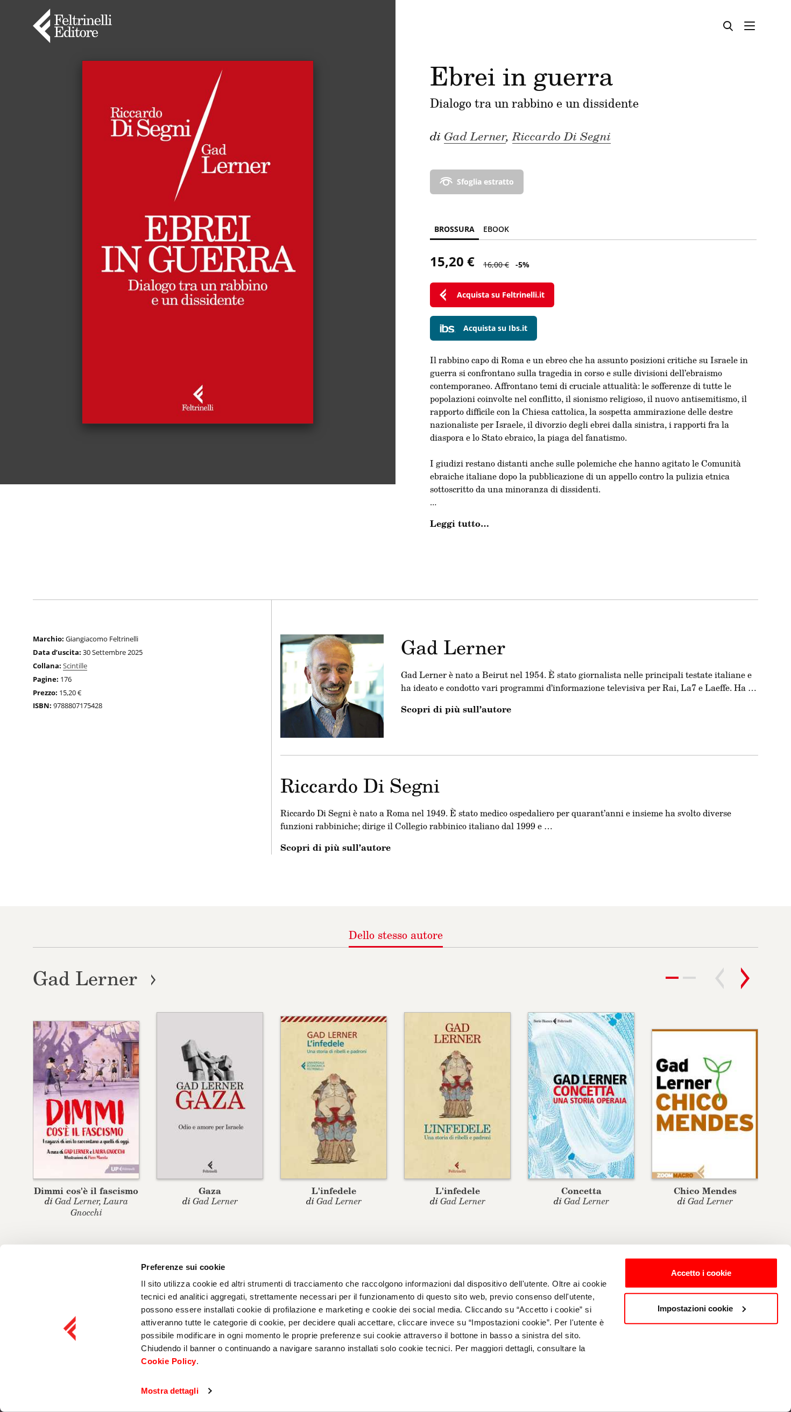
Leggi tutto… (459, 523)
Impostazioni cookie (695, 1307)
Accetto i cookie (701, 1272)
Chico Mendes (705, 1190)
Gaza (210, 1190)
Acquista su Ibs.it (495, 328)
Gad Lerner (475, 135)
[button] (689, 978)
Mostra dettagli (170, 1390)
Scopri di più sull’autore (456, 709)
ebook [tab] (496, 229)
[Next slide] (745, 978)
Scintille (75, 665)
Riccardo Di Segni (561, 135)
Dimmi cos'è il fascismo (86, 1190)
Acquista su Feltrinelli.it (501, 295)
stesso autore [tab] (396, 935)
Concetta (581, 1190)
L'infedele (334, 1190)
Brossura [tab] (454, 229)
